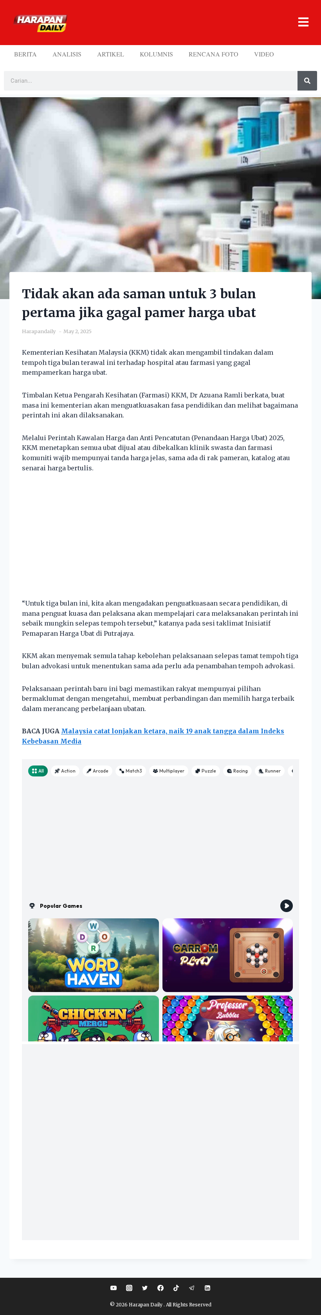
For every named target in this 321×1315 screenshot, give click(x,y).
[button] (191, 22)
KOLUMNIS (156, 54)
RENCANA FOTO (213, 54)
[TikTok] (176, 1288)
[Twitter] (145, 1288)
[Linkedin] (207, 1288)
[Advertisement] (160, 540)
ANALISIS (66, 54)
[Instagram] (129, 1288)
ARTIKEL (110, 54)
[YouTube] (113, 1288)
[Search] (307, 81)
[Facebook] (160, 1288)
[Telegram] (192, 1288)
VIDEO (264, 54)
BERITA (25, 54)
